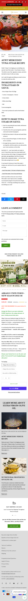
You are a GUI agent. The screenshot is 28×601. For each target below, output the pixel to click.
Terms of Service (20, 213)
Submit (6, 245)
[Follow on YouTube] (14, 583)
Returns (3, 548)
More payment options (14, 392)
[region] (14, 507)
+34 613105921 (10, 578)
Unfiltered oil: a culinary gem (8, 540)
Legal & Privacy (5, 561)
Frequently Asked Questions (8, 558)
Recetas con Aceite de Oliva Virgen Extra (16, 55)
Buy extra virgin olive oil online (9, 535)
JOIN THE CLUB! (14, 526)
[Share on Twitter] (11, 199)
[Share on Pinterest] (17, 199)
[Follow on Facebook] (2, 583)
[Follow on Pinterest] (10, 583)
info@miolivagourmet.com (8, 573)
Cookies (3, 566)
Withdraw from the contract (8, 550)
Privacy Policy (10, 213)
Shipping (3, 553)
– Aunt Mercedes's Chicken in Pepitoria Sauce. (13, 170)
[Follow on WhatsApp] (21, 583)
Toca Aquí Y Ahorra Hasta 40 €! (14, 4)
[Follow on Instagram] (6, 583)
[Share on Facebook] (4, 199)
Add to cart (14, 383)
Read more (4, 453)
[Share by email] (23, 199)
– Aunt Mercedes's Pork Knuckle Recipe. (11, 173)
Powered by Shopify (21, 587)
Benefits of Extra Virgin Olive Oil (9, 537)
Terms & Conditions (6, 545)
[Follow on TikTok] (18, 583)
